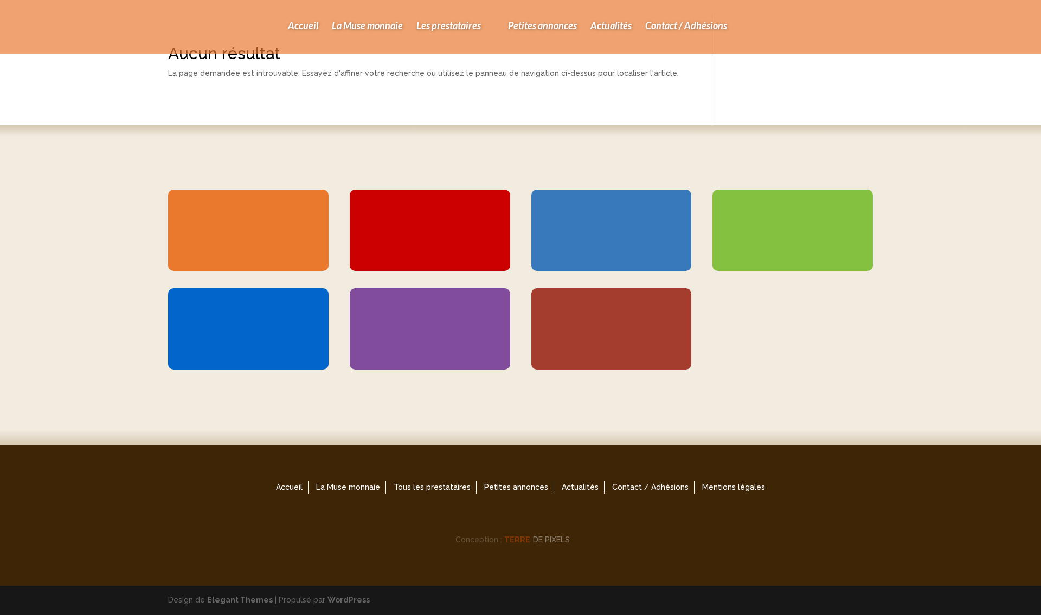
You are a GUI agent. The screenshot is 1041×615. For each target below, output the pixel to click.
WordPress (348, 599)
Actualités (611, 25)
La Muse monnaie (367, 25)
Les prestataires (448, 25)
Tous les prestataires (432, 487)
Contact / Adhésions (686, 25)
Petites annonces (542, 25)
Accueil (303, 25)
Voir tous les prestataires (518, 410)
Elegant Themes (240, 599)
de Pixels (537, 539)
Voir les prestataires (244, 266)
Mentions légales (733, 487)
